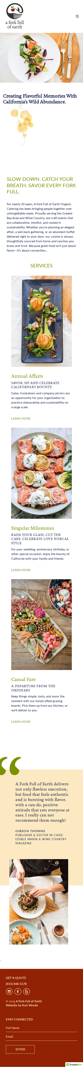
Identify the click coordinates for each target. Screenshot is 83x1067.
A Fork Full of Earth (29, 1001)
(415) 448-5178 (16, 983)
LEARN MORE (21, 418)
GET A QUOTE (16, 977)
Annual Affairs (27, 376)
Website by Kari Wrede (22, 1005)
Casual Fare (23, 680)
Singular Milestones (32, 528)
